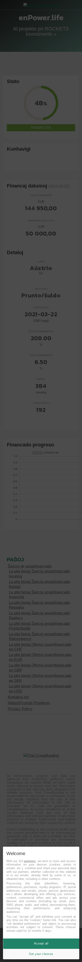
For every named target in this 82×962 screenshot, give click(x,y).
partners (30, 861)
